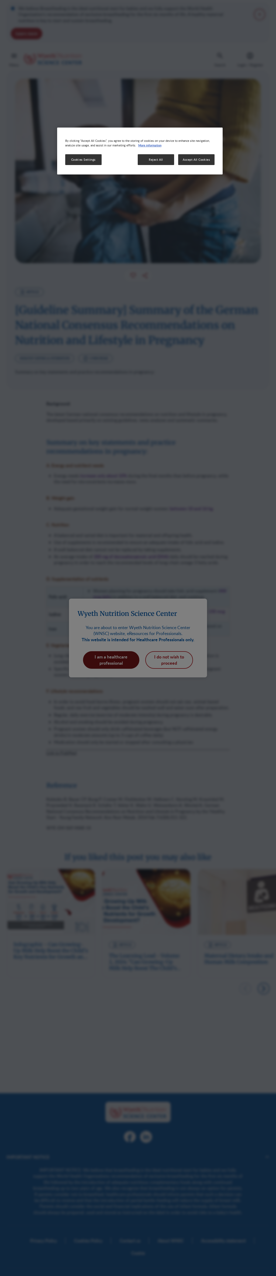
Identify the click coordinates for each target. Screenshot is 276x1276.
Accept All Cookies (196, 159)
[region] (140, 151)
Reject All (156, 159)
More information (149, 145)
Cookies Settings (83, 159)
